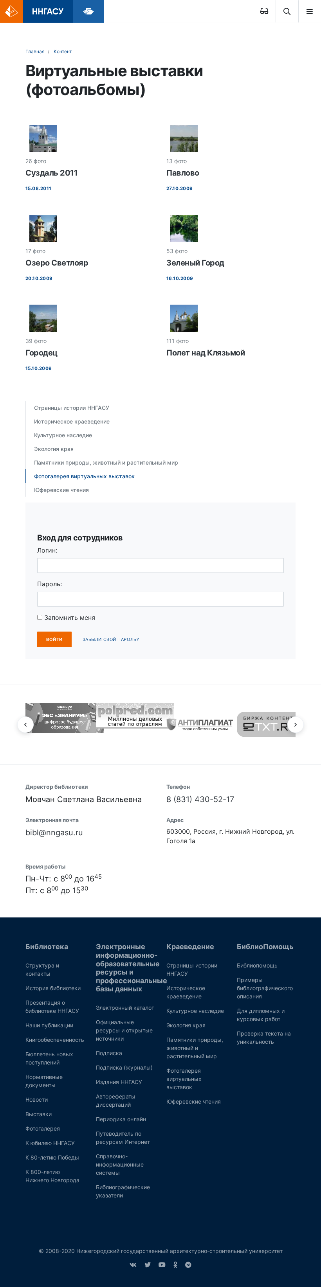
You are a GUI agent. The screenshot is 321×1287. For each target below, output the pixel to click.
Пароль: (49, 584)
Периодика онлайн (121, 1119)
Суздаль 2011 (51, 173)
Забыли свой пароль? (111, 639)
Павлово (182, 173)
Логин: (47, 550)
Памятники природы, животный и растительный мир (106, 462)
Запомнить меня (68, 617)
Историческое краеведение (72, 421)
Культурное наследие (63, 435)
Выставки (38, 1114)
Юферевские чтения (61, 489)
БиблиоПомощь (265, 946)
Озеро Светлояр (56, 262)
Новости (36, 1099)
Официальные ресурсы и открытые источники (124, 1030)
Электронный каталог (125, 1007)
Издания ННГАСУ (119, 1082)
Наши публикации (49, 1025)
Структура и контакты (42, 969)
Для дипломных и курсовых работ (261, 1014)
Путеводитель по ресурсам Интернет (123, 1137)
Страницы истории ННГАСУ (71, 407)
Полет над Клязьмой (205, 352)
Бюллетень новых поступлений (49, 1058)
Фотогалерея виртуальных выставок (84, 476)
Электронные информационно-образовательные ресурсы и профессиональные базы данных (131, 967)
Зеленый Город (195, 262)
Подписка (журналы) (124, 1067)
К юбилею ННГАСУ (50, 1143)
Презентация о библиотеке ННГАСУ (52, 1006)
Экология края (54, 448)
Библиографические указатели (123, 1191)
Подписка (109, 1053)
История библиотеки (53, 988)
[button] (25, 724)
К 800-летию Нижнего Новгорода (52, 1176)
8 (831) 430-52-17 (200, 799)
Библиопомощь (257, 965)
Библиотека (46, 946)
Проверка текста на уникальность (264, 1037)
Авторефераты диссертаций (115, 1100)
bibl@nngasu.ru (54, 832)
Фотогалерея (42, 1128)
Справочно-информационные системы (120, 1164)
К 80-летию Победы (52, 1157)
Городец (41, 352)
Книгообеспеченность (54, 1039)
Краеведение (190, 946)
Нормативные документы (44, 1080)
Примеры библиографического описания (265, 988)
